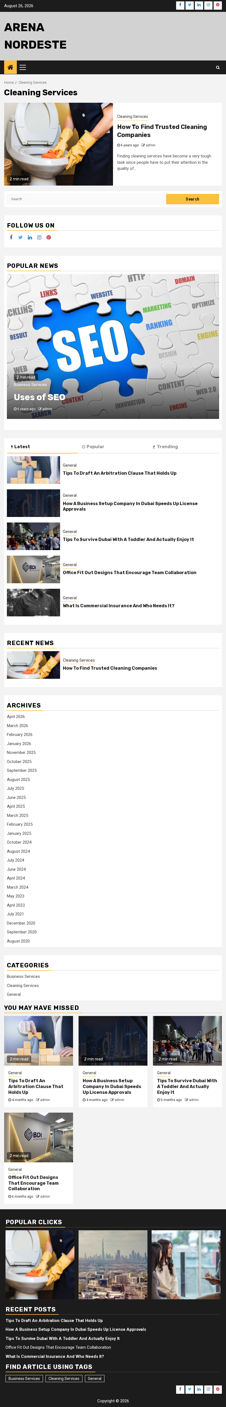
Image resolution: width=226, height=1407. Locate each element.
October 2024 (19, 842)
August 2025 (18, 779)
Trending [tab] (167, 446)
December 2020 (21, 923)
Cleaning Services (132, 116)
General (70, 465)
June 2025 (16, 797)
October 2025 (19, 761)
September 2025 (22, 770)
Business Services (30, 384)
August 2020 (18, 941)
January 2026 (19, 743)
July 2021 (15, 914)
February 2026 (20, 734)
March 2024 (17, 887)
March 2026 (17, 725)
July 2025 (15, 788)
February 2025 (20, 824)
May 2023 (15, 896)
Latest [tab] (22, 446)
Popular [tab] (95, 446)
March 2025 (17, 815)
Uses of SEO (39, 397)
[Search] (217, 67)
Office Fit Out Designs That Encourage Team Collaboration (130, 572)
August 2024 (18, 851)
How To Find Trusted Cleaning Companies (110, 668)
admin (150, 145)
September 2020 (22, 932)
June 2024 (16, 869)
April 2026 (16, 716)
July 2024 (15, 860)
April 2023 (16, 905)
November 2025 (21, 752)
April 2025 (16, 806)
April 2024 (16, 878)
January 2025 (19, 833)
